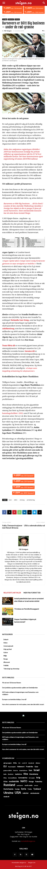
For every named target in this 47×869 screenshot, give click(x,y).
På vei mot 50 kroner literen (11, 683)
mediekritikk (14, 781)
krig (38, 777)
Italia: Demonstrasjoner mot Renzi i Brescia (12, 526)
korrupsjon (32, 778)
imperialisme (23, 770)
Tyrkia (30, 789)
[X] (9, 512)
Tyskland (37, 789)
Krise (5, 781)
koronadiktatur (12, 778)
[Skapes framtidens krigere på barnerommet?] (7, 621)
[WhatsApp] (19, 512)
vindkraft (6, 796)
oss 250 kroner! (37, 8)
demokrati (31, 763)
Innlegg (5, 19)
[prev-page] (3, 629)
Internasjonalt (7, 603)
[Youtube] (32, 854)
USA (18, 792)
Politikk (17, 19)
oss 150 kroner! (16, 8)
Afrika (15, 763)
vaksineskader (34, 793)
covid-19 (24, 763)
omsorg (22, 500)
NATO (23, 781)
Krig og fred (7, 649)
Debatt (5, 639)
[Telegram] (34, 512)
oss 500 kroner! (16, 12)
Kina (26, 774)
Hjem (3, 16)
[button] (3, 3)
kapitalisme (18, 774)
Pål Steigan (8, 31)
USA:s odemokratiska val (34, 525)
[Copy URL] (39, 512)
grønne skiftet (7, 770)
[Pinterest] (14, 512)
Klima (5, 778)
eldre (15, 500)
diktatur (38, 763)
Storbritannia (8, 789)
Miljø (5, 656)
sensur (36, 785)
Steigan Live (31, 862)
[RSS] (20, 854)
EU (5, 766)
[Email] (29, 512)
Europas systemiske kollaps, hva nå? (14, 699)
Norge (5, 659)
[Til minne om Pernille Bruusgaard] (7, 611)
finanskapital (12, 767)
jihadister (11, 774)
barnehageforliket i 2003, (12, 413)
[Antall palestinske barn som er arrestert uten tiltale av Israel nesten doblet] (7, 601)
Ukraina (8, 793)
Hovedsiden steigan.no (19, 862)
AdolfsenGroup (8, 329)
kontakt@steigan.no (28, 841)
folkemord (20, 767)
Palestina (38, 781)
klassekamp (33, 774)
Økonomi (11, 19)
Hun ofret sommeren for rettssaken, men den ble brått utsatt (23, 704)
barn (10, 500)
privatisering (31, 500)
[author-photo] (23, 546)
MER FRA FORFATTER (32, 593)
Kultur (5, 652)
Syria (23, 789)
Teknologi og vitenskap (11, 669)
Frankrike (29, 767)
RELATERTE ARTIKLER (12, 593)
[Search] (44, 3)
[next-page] (7, 629)
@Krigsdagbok (7, 763)
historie (15, 770)
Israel (37, 770)
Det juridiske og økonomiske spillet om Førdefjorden (20, 688)
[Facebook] (4, 512)
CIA (19, 763)
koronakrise (22, 778)
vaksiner (26, 793)
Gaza (36, 767)
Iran (30, 770)
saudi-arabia (28, 785)
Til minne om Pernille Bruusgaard (26, 609)
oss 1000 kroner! (38, 12)
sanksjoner (20, 785)
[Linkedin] (24, 512)
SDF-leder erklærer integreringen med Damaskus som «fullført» (20, 693)
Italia (4, 774)
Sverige (17, 789)
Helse (4, 614)
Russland (9, 785)
